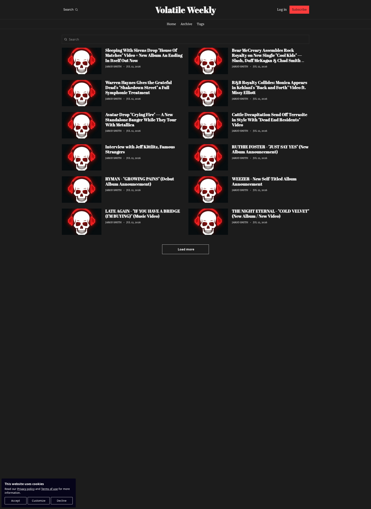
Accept (15, 500)
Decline (61, 500)
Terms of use (49, 489)
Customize (38, 500)
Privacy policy (26, 489)
